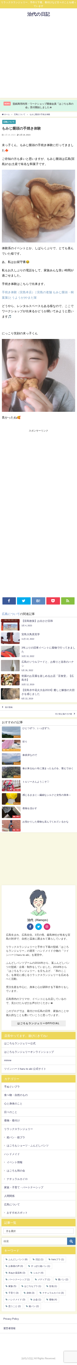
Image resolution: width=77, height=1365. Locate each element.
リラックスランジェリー (18, 1129)
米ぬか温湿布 (16, 1273)
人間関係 (9, 1196)
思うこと (14, 1306)
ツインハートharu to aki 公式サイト (25, 1068)
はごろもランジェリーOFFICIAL (38, 1023)
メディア (44, 1279)
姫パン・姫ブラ (16, 1137)
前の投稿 (9, 707)
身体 (30, 1293)
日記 (39, 1259)
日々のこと (10, 1112)
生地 (53, 1286)
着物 (53, 1299)
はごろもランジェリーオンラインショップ (29, 1052)
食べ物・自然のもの (16, 1095)
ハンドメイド (12, 1154)
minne (7, 1060)
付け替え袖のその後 (63, 714)
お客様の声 (15, 1266)
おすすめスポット (17, 1212)
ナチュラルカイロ (17, 1179)
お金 (37, 1299)
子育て (13, 1293)
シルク (38, 1273)
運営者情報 (9, 1328)
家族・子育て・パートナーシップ (23, 1187)
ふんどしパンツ (17, 1259)
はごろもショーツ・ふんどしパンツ (28, 1145)
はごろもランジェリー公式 (20, 1043)
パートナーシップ (19, 1279)
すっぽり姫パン (40, 1266)
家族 (12, 1286)
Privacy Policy (11, 1319)
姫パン (34, 1306)
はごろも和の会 (16, 1170)
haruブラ (57, 1259)
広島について (9, 122)
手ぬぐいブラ (12, 1086)
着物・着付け (12, 1120)
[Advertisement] (38, 59)
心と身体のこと (13, 1103)
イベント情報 (14, 1162)
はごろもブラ (32, 1286)
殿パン (63, 1279)
